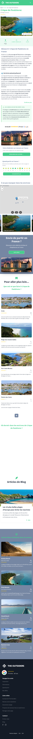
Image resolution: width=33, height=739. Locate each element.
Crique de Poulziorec (13, 7)
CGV (23, 733)
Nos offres (5, 690)
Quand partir (5, 687)
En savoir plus (16, 174)
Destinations (5, 684)
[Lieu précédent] (12, 212)
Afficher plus (28, 102)
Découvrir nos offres (16, 154)
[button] (16, 127)
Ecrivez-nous (5, 719)
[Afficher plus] (16, 415)
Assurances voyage (7, 704)
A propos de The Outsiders (9, 698)
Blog (3, 722)
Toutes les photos (27, 34)
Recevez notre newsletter (9, 701)
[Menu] (30, 3)
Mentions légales (13, 733)
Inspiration (5, 681)
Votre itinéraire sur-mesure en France (15, 148)
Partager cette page (7, 711)
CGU (19, 733)
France (5, 7)
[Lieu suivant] (20, 212)
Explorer (16, 252)
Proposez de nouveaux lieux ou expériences (13, 708)
